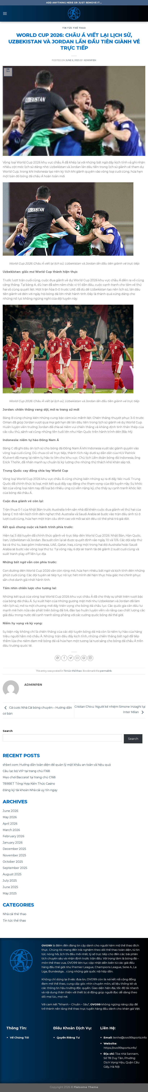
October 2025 (13, 861)
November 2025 (14, 855)
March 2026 (11, 830)
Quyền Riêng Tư (68, 1037)
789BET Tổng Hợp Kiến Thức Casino (29, 783)
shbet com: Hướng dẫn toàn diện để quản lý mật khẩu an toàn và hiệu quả (57, 764)
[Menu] (5, 13)
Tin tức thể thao (74, 28)
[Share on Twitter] (71, 658)
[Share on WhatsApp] (58, 658)
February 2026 (13, 836)
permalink (106, 671)
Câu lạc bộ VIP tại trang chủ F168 (26, 771)
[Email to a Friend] (77, 658)
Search (8, 731)
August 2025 (12, 874)
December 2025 (14, 849)
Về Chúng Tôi (19, 1037)
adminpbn (90, 60)
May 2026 (10, 817)
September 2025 (15, 868)
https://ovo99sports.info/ (120, 1047)
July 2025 (10, 880)
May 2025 (10, 893)
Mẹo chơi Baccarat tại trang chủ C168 (29, 777)
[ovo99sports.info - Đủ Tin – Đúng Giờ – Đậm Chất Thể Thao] (74, 13)
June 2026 (10, 811)
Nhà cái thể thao (14, 914)
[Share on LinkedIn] (90, 658)
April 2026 (10, 823)
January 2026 (12, 842)
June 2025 (10, 887)
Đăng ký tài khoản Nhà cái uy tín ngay (30, 790)
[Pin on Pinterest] (84, 658)
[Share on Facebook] (64, 658)
